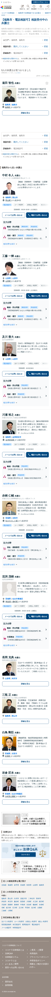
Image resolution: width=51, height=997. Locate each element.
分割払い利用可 (31, 921)
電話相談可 (36, 924)
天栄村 (3, 905)
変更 (46, 40)
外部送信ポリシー (37, 960)
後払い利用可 (43, 921)
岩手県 (16, 885)
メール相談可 (6, 928)
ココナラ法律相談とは (14, 950)
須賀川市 (23, 898)
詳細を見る (25, 113)
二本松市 (31, 898)
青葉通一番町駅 (11, 602)
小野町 (10, 911)
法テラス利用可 (7, 921)
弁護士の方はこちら (40, 2)
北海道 (3, 885)
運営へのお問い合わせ (14, 967)
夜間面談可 (26, 924)
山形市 (15, 278)
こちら (18, 72)
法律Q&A (9, 953)
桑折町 (16, 901)
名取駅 (8, 756)
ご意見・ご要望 (36, 950)
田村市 (38, 898)
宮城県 (8, 518)
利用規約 (33, 953)
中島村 (22, 905)
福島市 (14, 105)
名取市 (15, 518)
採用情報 (9, 985)
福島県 (7, 105)
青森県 (10, 885)
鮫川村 (8, 908)
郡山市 (15, 197)
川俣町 (29, 901)
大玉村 (35, 901)
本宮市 (10, 901)
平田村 (27, 908)
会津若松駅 (10, 440)
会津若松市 (16, 437)
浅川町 (33, 908)
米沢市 (14, 678)
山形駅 (8, 281)
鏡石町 (41, 901)
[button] (25, 244)
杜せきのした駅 (11, 521)
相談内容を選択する (10, 59)
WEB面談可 (17, 928)
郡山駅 (8, 200)
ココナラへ (7, 2)
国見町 (22, 901)
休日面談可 (17, 924)
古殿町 (39, 908)
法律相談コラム (11, 957)
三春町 (3, 911)
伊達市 (3, 901)
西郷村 (10, 905)
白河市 (16, 898)
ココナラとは (10, 960)
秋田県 (29, 885)
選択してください (21, 46)
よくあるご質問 (11, 964)
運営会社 (9, 982)
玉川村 (21, 908)
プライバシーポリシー (39, 957)
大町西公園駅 (10, 796)
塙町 (3, 908)
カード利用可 (19, 921)
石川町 (14, 908)
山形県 (8, 278)
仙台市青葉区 (17, 599)
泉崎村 (16, 905)
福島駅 (8, 107)
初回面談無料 (6, 924)
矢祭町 (41, 905)
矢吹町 (29, 905)
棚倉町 (35, 905)
